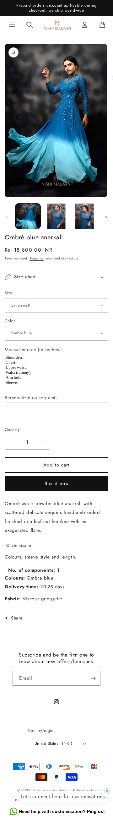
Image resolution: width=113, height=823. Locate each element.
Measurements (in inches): (34, 349)
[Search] (29, 25)
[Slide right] (106, 218)
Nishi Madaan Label (49, 790)
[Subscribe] (93, 678)
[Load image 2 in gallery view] (56, 216)
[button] (56, 277)
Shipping (37, 258)
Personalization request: (31, 397)
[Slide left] (7, 218)
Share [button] (17, 618)
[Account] (84, 25)
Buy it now (57, 483)
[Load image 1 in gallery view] (27, 216)
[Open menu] (12, 25)
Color (10, 321)
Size (9, 293)
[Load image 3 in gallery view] (84, 216)
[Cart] (102, 25)
